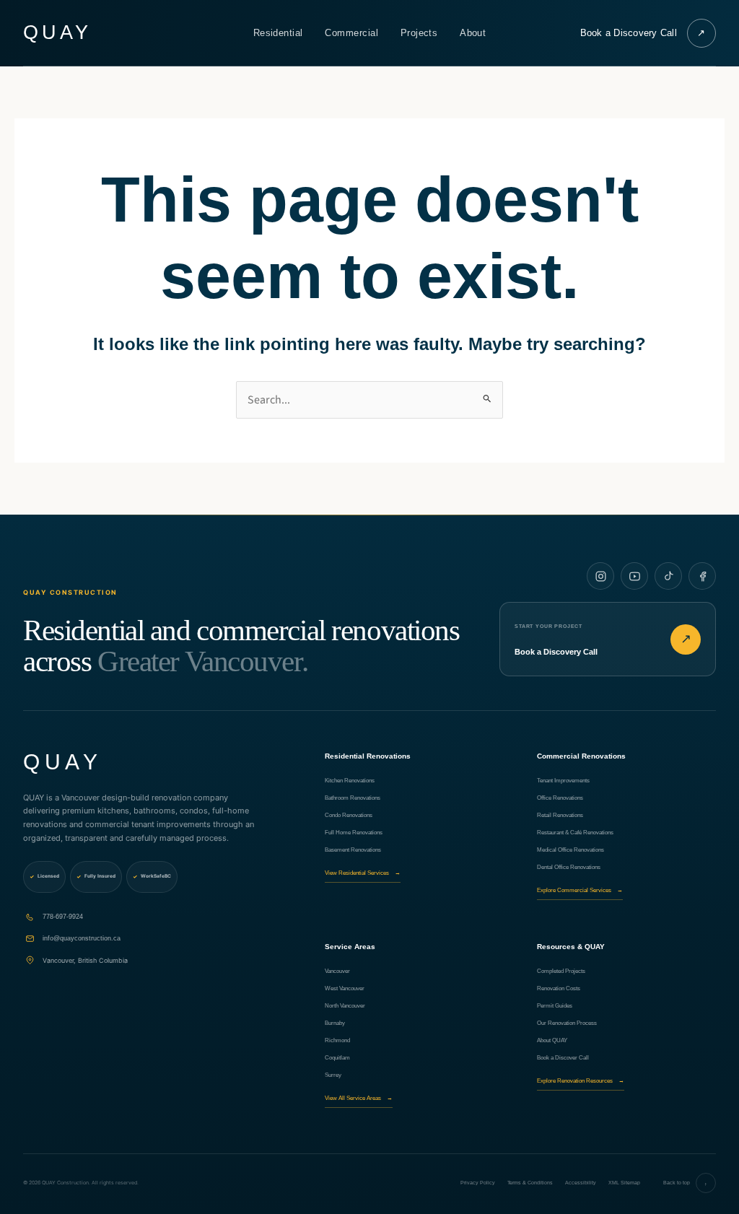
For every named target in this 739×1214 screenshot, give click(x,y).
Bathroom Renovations (352, 798)
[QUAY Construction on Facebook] (702, 576)
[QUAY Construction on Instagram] (600, 576)
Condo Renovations (348, 815)
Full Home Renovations (353, 832)
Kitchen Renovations (350, 780)
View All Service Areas (359, 1098)
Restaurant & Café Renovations (575, 832)
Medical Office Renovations (570, 850)
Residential (278, 32)
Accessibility (580, 1182)
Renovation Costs (558, 988)
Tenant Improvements (563, 780)
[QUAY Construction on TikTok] (668, 576)
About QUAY (552, 1040)
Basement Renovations (353, 850)
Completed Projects (561, 971)
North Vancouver (345, 1006)
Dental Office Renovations (568, 867)
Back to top (685, 1183)
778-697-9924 (63, 916)
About (473, 32)
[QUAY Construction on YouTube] (634, 576)
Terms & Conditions (530, 1182)
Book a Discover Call (563, 1057)
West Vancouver (344, 988)
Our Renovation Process (567, 1023)
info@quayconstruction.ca (82, 938)
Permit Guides (554, 1006)
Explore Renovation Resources (580, 1081)
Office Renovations (560, 798)
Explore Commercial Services (580, 890)
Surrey (333, 1075)
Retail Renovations (560, 815)
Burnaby (335, 1023)
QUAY (57, 33)
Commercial (351, 32)
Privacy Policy (477, 1182)
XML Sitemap (624, 1182)
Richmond (337, 1040)
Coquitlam (337, 1057)
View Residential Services (363, 873)
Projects (419, 32)
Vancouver (337, 971)
